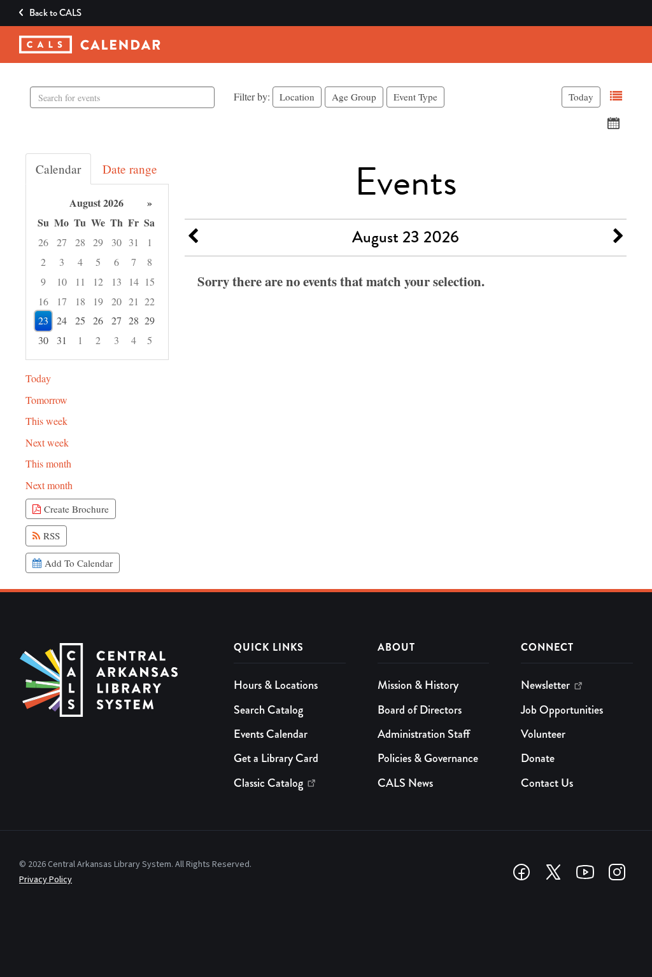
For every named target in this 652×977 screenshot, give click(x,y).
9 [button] (43, 281)
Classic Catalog (268, 783)
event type (415, 96)
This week (46, 420)
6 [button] (116, 261)
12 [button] (98, 281)
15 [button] (150, 281)
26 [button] (43, 242)
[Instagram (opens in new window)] (617, 872)
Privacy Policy (45, 879)
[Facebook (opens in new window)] (521, 872)
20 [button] (116, 301)
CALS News (405, 783)
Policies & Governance (428, 758)
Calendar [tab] (58, 169)
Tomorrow (46, 399)
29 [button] (98, 242)
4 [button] (80, 261)
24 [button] (62, 320)
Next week (47, 442)
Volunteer (543, 734)
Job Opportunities (562, 710)
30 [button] (116, 242)
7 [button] (133, 261)
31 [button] (134, 242)
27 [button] (62, 242)
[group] (97, 272)
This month (48, 463)
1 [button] (149, 242)
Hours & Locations (276, 685)
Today (581, 96)
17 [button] (62, 301)
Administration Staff (424, 734)
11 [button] (80, 281)
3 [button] (61, 261)
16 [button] (43, 301)
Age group (354, 96)
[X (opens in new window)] (553, 872)
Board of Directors (420, 710)
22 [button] (150, 301)
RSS (50, 535)
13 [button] (116, 281)
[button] (616, 96)
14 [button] (134, 281)
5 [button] (98, 261)
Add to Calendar (77, 563)
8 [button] (149, 261)
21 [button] (134, 301)
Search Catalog (268, 710)
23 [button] (43, 320)
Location (297, 96)
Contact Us (547, 783)
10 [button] (62, 281)
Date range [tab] (130, 169)
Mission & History (418, 685)
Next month (49, 485)
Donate (538, 758)
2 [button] (43, 261)
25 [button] (80, 320)
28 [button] (80, 242)
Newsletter (545, 685)
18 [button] (80, 301)
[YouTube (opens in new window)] (585, 872)
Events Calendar (271, 734)
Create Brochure (75, 508)
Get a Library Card (276, 758)
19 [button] (98, 301)
